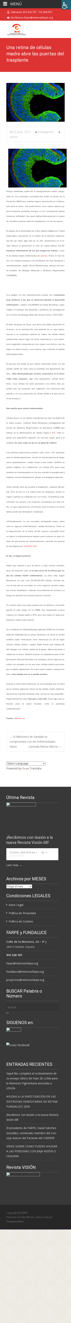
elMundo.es (19, 718)
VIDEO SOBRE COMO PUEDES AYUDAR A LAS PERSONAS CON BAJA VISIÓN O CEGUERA (31, 1151)
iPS (53, 433)
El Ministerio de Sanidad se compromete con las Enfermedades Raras (33, 741)
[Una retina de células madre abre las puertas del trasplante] (35, 102)
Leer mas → (14, 865)
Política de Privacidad (22, 913)
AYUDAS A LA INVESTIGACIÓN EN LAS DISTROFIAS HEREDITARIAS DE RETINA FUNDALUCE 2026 (32, 1101)
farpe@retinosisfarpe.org (22, 963)
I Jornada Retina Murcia (44, 746)
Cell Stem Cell (30, 546)
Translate (36, 768)
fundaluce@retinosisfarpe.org (25, 971)
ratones (43, 256)
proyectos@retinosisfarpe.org (25, 980)
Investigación (46, 132)
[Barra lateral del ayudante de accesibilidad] (66, 4)
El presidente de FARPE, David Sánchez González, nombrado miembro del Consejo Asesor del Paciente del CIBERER (31, 1133)
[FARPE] (13, 28)
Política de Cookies (21, 921)
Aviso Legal (16, 905)
